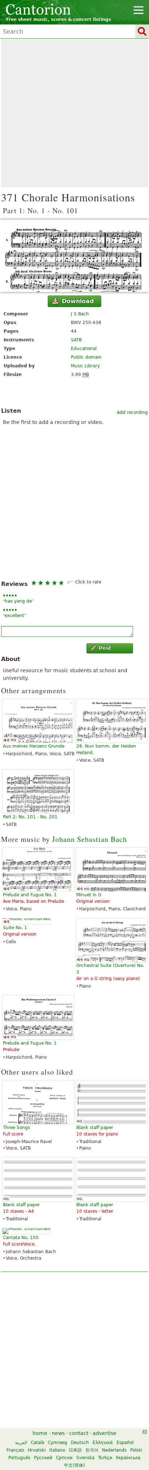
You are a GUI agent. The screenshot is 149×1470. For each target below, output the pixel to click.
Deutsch (80, 1442)
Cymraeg (57, 1442)
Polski (136, 1450)
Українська (128, 1457)
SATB (76, 339)
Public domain (86, 357)
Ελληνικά (103, 1442)
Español (124, 1442)
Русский (43, 1457)
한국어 (91, 1450)
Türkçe (105, 1457)
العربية (21, 1442)
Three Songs (16, 1127)
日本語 (75, 1450)
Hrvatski (37, 1450)
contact (78, 1433)
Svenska (85, 1457)
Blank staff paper (94, 1127)
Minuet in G (88, 894)
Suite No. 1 (15, 927)
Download (78, 301)
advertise (104, 1433)
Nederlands (114, 1450)
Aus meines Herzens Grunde (33, 746)
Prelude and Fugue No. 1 (30, 894)
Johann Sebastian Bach (89, 839)
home (40, 1433)
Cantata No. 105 (21, 1237)
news (58, 1433)
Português (19, 1457)
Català (37, 1442)
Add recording (132, 412)
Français (15, 1450)
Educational (84, 348)
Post (105, 648)
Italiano (57, 1450)
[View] (74, 256)
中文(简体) (74, 1465)
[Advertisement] (74, 113)
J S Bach (80, 313)
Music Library (85, 365)
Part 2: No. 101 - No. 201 (30, 816)
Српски (64, 1457)
